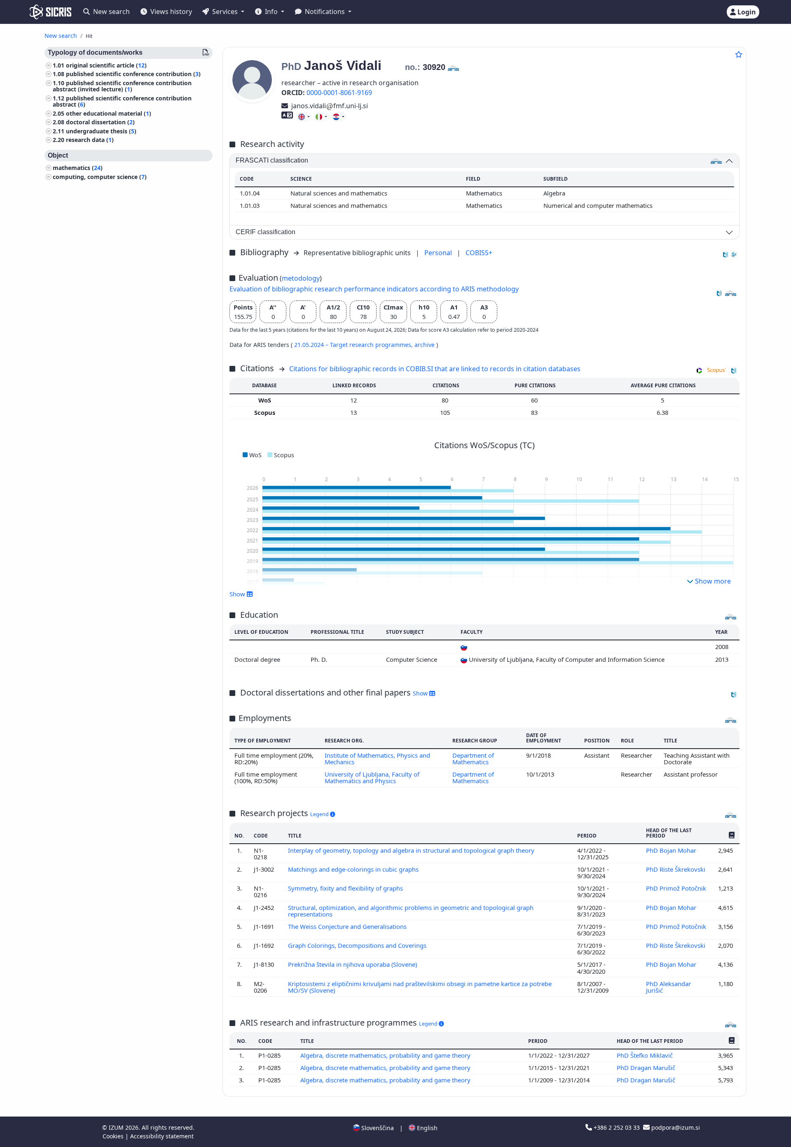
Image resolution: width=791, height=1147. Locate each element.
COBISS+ (479, 252)
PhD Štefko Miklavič (645, 1055)
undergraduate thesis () (101, 131)
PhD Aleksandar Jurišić (668, 986)
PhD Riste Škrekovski (675, 869)
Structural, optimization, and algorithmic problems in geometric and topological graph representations (411, 910)
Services (225, 11)
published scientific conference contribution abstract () (122, 101)
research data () (90, 140)
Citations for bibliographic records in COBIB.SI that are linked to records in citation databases (434, 368)
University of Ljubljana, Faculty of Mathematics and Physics (372, 777)
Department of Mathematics (473, 758)
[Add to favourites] (739, 54)
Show (421, 693)
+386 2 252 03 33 (616, 1127)
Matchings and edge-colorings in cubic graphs (354, 869)
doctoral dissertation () (100, 122)
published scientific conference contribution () (133, 74)
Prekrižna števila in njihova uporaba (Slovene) (353, 964)
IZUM (117, 1127)
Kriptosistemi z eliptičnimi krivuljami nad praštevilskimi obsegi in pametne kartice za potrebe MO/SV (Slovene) (420, 986)
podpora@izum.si (675, 1127)
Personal (439, 252)
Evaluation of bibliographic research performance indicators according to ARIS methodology (374, 288)
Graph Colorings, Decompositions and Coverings (358, 945)
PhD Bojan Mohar (672, 850)
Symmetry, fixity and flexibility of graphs (346, 888)
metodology (301, 278)
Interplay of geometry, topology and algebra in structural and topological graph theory (412, 850)
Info (271, 11)
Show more (712, 581)
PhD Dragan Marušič (647, 1067)
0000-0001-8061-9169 (339, 92)
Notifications (324, 11)
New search (110, 11)
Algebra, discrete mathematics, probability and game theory (386, 1055)
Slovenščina (377, 1128)
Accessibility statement (162, 1136)
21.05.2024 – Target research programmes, (354, 345)
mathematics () (78, 168)
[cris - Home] (50, 12)
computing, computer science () (100, 177)
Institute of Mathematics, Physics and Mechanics (377, 758)
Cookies (114, 1136)
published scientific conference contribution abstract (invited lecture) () (122, 86)
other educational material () (108, 113)
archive (425, 345)
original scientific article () (106, 65)
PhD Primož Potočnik (676, 888)
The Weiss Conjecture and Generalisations (348, 926)
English (426, 1128)
